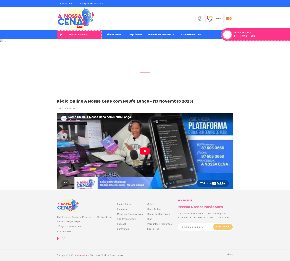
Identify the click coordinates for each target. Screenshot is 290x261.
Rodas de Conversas (158, 214)
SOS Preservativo (190, 34)
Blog (149, 219)
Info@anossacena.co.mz (92, 3)
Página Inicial (114, 34)
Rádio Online (154, 209)
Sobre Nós (153, 229)
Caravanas (123, 229)
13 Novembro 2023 (66, 108)
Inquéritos (135, 34)
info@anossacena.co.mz (70, 226)
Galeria (151, 204)
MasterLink (82, 255)
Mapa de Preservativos (161, 34)
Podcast (121, 224)
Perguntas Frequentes (159, 224)
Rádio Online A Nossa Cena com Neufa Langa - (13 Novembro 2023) (125, 101)
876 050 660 (66, 3)
